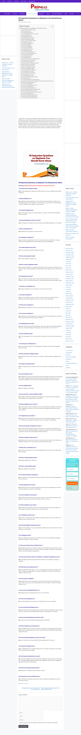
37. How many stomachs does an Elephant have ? (30, 79)
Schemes (15, 13)
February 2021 (69, 319)
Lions (19, 420)
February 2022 (69, 295)
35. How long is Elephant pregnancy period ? (29, 76)
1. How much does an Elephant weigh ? (28, 29)
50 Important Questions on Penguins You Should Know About (39, 185)
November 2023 (70, 255)
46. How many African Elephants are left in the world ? (31, 92)
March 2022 (69, 293)
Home (4, 1)
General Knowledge (32, 13)
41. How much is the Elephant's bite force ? (29, 85)
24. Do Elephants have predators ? (27, 61)
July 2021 (68, 308)
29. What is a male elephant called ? (27, 68)
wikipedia (47, 499)
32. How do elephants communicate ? (28, 72)
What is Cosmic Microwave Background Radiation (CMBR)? (8, 80)
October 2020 (69, 323)
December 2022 (70, 276)
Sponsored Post (32, 1)
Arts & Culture (7, 13)
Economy (72, 13)
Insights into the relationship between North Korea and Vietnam (8, 86)
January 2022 (69, 298)
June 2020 (68, 332)
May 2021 (68, 313)
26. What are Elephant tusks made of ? (28, 64)
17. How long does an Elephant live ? (28, 51)
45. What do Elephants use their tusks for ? (29, 90)
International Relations (57, 13)
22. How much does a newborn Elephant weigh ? (30, 58)
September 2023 (70, 257)
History (48, 13)
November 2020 (70, 321)
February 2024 (69, 248)
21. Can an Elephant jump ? (26, 57)
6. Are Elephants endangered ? (27, 36)
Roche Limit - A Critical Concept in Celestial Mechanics (8, 64)
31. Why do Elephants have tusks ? (27, 71)
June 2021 (68, 310)
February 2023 (69, 272)
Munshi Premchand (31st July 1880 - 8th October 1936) (72, 415)
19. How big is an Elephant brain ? (27, 54)
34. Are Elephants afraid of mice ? (27, 75)
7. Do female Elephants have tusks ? (28, 37)
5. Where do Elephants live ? (26, 35)
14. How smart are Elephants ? (26, 47)
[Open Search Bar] (78, 13)
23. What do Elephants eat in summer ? (28, 60)
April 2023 (68, 267)
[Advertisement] (40, 109)
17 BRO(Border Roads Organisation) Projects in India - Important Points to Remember (72, 408)
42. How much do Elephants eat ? (27, 86)
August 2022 (69, 285)
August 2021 (69, 306)
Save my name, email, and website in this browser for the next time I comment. (39, 722)
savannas (37, 569)
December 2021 (70, 300)
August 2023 (69, 259)
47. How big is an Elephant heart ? (27, 93)
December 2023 (70, 252)
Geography (41, 13)
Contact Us (9, 1)
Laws (66, 13)
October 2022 (69, 280)
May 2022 (68, 291)
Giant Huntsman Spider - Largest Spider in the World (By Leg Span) (72, 220)
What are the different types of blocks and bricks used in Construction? (72, 226)
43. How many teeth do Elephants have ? (29, 87)
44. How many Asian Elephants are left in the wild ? (31, 89)
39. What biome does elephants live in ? (28, 82)
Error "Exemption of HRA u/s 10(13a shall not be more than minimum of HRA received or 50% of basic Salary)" (72, 389)
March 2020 (69, 338)
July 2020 (68, 330)
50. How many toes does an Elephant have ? (29, 97)
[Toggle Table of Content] (51, 26)
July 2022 (68, 287)
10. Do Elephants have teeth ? (26, 42)
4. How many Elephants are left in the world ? (29, 33)
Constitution (22, 13)
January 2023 (69, 274)
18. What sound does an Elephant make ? (29, 53)
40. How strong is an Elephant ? (27, 83)
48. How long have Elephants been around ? (29, 94)
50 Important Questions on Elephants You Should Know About (33, 28)
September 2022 (70, 283)
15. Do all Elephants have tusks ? (27, 49)
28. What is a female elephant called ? (28, 67)
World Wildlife (54, 327)
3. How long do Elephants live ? (27, 32)
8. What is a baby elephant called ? (27, 39)
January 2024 (69, 250)
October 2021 (69, 302)
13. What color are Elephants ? (26, 46)
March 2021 (69, 317)
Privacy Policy (23, 1)
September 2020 (70, 326)
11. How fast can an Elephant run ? (27, 43)
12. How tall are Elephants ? (26, 44)
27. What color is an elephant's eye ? (28, 65)
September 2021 (70, 304)
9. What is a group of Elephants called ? (28, 40)
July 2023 (68, 261)
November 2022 (70, 278)
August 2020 (69, 328)
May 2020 (68, 334)
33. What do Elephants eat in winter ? (28, 74)
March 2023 (69, 270)
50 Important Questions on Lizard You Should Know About (72, 425)
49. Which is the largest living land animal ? (29, 96)
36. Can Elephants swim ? (26, 78)
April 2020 (68, 336)
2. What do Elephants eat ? (26, 31)
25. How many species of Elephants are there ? (30, 62)
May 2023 (68, 265)
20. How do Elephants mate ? (26, 56)
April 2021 (68, 315)
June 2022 (68, 289)
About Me (16, 1)
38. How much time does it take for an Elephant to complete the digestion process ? (37, 80)
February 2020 (69, 341)
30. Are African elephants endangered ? (28, 69)
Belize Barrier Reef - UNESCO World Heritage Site (71, 420)
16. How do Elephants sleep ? (26, 50)
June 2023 (68, 263)
